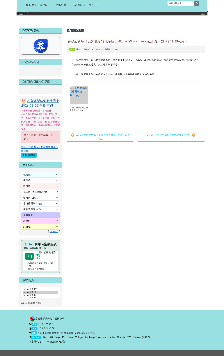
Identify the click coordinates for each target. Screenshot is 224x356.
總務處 (87, 49)
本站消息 (76, 30)
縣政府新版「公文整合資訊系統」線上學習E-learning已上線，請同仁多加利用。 (128, 41)
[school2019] (40, 289)
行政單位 (77, 5)
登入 (91, 5)
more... (54, 231)
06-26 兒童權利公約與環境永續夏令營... (169, 134)
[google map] (88, 333)
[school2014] (40, 295)
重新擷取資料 (29, 155)
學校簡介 (45, 5)
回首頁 (32, 5)
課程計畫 (61, 5)
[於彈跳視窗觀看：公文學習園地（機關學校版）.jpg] (79, 95)
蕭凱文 (79, 49)
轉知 (72, 49)
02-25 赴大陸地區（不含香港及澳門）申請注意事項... (102, 136)
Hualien (29, 244)
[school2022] (40, 292)
